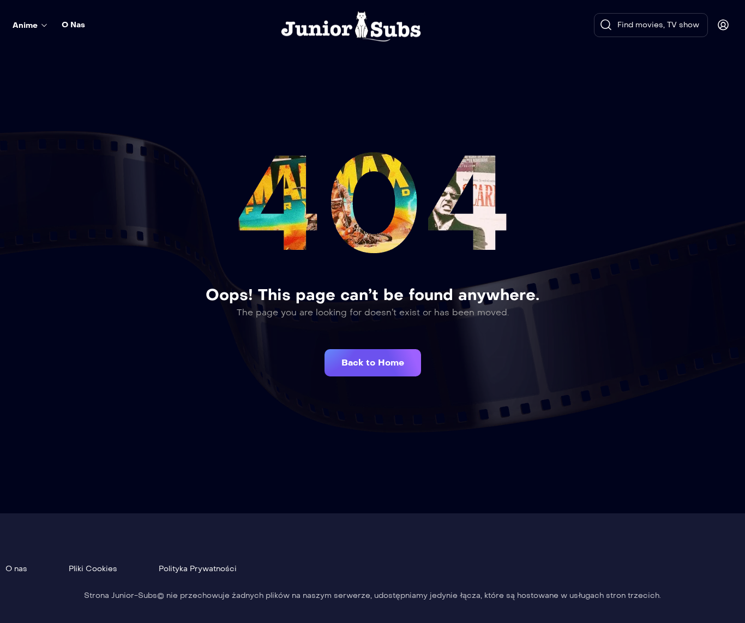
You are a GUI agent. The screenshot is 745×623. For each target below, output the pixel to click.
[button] (373, 362)
